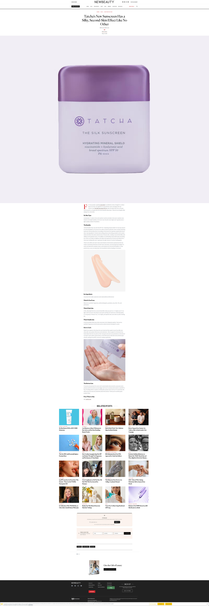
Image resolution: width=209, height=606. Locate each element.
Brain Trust (100, 585)
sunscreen (102, 204)
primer (79, 546)
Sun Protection (108, 11)
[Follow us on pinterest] (75, 585)
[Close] (207, 604)
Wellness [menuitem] (120, 6)
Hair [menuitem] (105, 6)
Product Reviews (63, 426)
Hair (83, 452)
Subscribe (74, 2)
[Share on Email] (78, 554)
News (106, 426)
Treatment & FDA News (110, 452)
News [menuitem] (88, 6)
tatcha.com (88, 399)
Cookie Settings (111, 588)
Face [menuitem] (91, 6)
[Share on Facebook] (77, 554)
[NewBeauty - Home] (104, 2)
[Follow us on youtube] (81, 585)
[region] (104, 604)
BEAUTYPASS (131, 6)
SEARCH (127, 533)
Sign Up (116, 522)
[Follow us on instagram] (78, 585)
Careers (99, 583)
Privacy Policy (109, 585)
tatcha (92, 546)
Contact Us (90, 583)
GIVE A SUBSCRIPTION (109, 569)
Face (102, 11)
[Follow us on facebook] (72, 585)
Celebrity (84, 426)
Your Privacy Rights (153, 603)
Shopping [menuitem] (115, 6)
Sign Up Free (127, 590)
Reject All (160, 603)
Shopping (84, 504)
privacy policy (113, 524)
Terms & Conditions (101, 587)
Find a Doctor (109, 583)
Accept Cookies (168, 603)
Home (98, 11)
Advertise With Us (92, 585)
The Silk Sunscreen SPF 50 (100, 208)
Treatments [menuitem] (96, 6)
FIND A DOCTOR (75, 6)
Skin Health (108, 478)
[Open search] (137, 6)
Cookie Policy (91, 587)
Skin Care (61, 478)
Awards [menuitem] (109, 6)
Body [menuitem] (102, 6)
